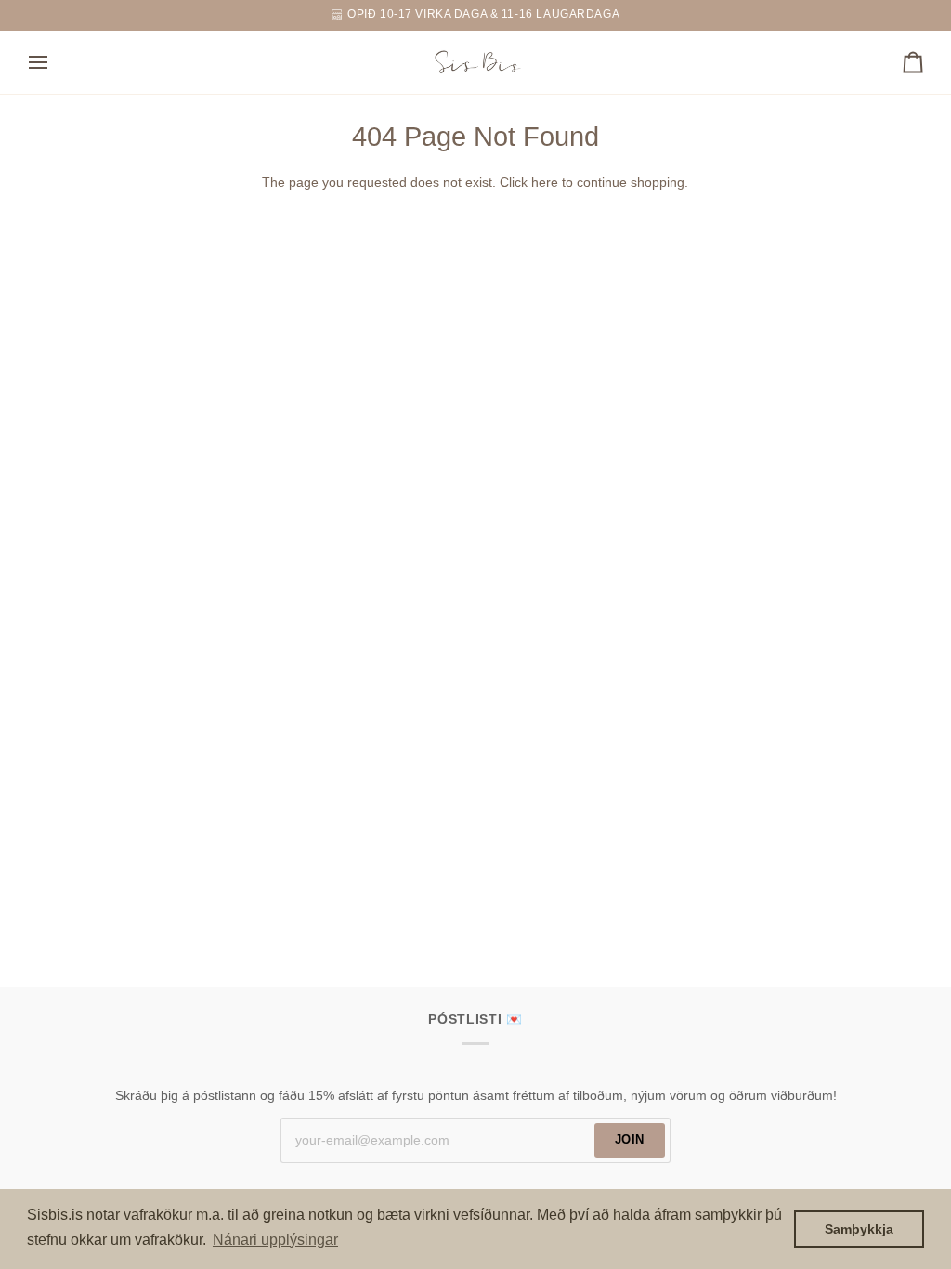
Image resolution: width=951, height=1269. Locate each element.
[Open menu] (55, 62)
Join (630, 1139)
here (544, 183)
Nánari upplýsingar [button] (275, 1240)
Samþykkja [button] (859, 1229)
